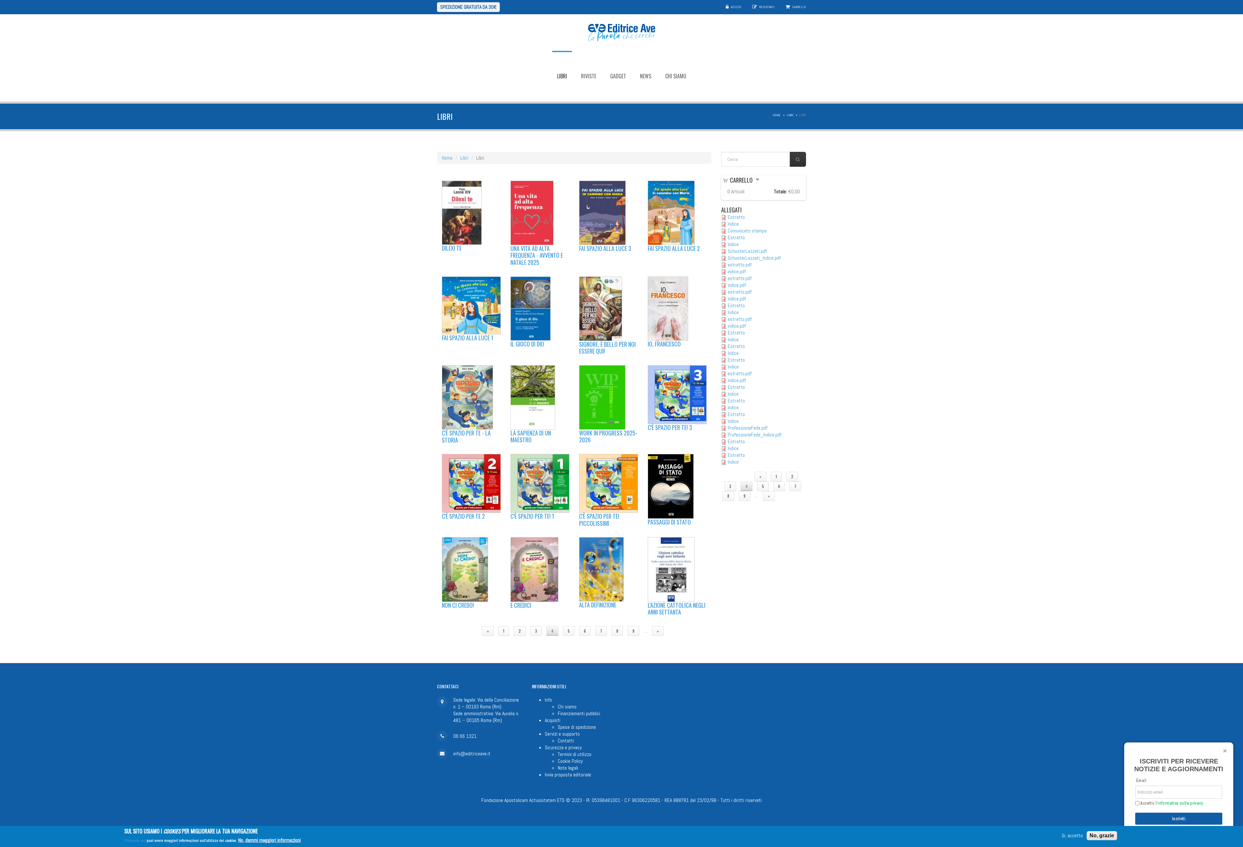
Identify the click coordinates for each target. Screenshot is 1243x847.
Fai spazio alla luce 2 (674, 248)
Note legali (568, 767)
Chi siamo (675, 76)
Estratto (736, 217)
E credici (520, 605)
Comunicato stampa (747, 230)
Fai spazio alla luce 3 (605, 248)
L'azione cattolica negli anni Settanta (676, 608)
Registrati (767, 7)
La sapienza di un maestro (530, 436)
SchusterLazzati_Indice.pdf (754, 257)
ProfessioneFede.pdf (747, 427)
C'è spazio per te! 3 (670, 427)
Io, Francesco (664, 344)
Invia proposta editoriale (568, 774)
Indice (733, 223)
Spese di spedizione (577, 727)
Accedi (736, 7)
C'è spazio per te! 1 (532, 516)
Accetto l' (1171, 803)
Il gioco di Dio (527, 344)
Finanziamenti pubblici (579, 713)
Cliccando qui (135, 840)
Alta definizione (597, 605)
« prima (466, 631)
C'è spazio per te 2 (463, 516)
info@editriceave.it (471, 753)
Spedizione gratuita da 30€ (468, 7)
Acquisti (552, 720)
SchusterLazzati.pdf (747, 251)
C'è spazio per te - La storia (466, 436)
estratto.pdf (740, 264)
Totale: (780, 191)
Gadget (618, 76)
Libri (562, 76)
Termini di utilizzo (574, 754)
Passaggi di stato (669, 522)
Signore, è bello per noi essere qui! (607, 348)
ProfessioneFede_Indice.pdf (754, 434)
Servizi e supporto (562, 733)
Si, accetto (1072, 835)
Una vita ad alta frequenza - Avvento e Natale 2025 (536, 255)
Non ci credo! (458, 605)
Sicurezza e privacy (563, 747)
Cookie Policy (570, 761)
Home (777, 115)
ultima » (680, 631)
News (645, 76)
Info (548, 699)
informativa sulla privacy (1180, 803)
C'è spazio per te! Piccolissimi (599, 519)
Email (1141, 780)
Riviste (588, 76)
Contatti (566, 740)
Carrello (799, 7)
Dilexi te (452, 248)
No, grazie (1102, 835)
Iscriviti (1179, 818)
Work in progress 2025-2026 (608, 436)
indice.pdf (737, 271)
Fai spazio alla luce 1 (467, 337)
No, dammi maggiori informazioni (269, 839)
